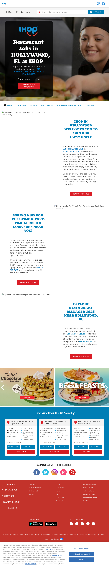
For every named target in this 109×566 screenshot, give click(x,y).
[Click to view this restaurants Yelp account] (72, 472)
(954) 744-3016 (83, 442)
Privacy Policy (18, 534)
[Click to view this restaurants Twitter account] (45, 472)
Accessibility (7, 534)
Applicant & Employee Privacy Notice (83, 534)
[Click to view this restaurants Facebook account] (36, 472)
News (58, 491)
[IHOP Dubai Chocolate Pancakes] (27, 387)
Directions (13, 447)
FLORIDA (33, 105)
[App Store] (51, 524)
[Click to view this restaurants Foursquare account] (63, 472)
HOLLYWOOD (47, 105)
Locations (21, 105)
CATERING (8, 484)
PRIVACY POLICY (30, 564)
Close (81, 559)
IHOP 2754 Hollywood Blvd (69, 105)
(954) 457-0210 (15, 442)
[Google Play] (36, 524)
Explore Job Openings (29, 86)
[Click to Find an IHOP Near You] (39, 12)
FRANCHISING (11, 502)
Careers (90, 105)
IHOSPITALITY (85, 341)
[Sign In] (98, 3)
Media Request (88, 487)
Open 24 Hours (17, 424)
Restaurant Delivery (35, 487)
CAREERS (8, 496)
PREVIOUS (2, 387)
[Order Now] (103, 3)
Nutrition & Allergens (90, 501)
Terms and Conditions (42, 534)
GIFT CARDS (9, 490)
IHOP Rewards (33, 491)
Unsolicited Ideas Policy (60, 534)
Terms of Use (29, 534)
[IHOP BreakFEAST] (82, 387)
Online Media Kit (88, 491)
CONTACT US (10, 508)
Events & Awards (61, 501)
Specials (31, 494)
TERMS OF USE (48, 549)
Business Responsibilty (90, 497)
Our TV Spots (60, 497)
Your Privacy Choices (52, 539)
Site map (101, 534)
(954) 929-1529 (49, 442)
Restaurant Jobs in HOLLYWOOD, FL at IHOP (29, 51)
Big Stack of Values (76, 334)
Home (10, 105)
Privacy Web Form (89, 494)
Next (106, 387)
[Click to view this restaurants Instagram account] (54, 472)
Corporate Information (90, 484)
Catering (28, 447)
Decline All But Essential (81, 554)
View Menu (21, 452)
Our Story (59, 484)
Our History (60, 487)
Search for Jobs (81, 194)
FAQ (57, 494)
